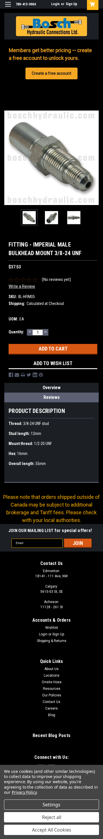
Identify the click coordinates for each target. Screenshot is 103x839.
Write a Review (22, 286)
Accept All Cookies (51, 830)
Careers (51, 708)
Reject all (51, 817)
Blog (51, 715)
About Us (51, 669)
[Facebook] (11, 375)
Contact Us (51, 702)
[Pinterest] (41, 375)
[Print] (23, 375)
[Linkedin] (35, 375)
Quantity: (16, 332)
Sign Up (71, 4)
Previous (8, 157)
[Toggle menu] (8, 8)
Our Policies (51, 695)
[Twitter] (29, 375)
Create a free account (51, 73)
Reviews (51, 397)
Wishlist (51, 628)
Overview (52, 387)
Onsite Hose (52, 682)
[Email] (17, 375)
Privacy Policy (24, 792)
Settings (51, 804)
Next (94, 157)
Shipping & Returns (51, 641)
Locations (52, 675)
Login (55, 4)
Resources (51, 689)
